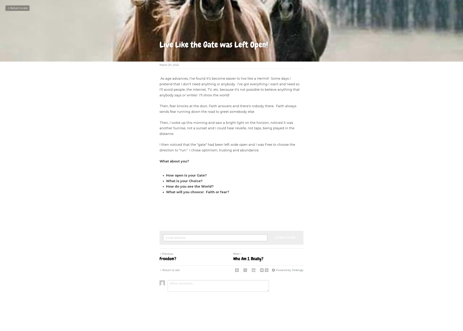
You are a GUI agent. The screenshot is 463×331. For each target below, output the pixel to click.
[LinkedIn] (253, 270)
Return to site (19, 8)
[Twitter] (245, 270)
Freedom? (168, 258)
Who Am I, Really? (248, 258)
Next (236, 253)
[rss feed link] (266, 270)
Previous (167, 253)
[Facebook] (237, 270)
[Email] (262, 270)
